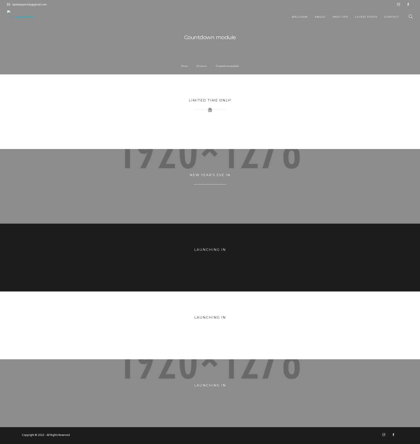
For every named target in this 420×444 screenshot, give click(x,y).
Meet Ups (340, 16)
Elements (201, 66)
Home (184, 66)
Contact (391, 16)
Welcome (300, 16)
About (320, 16)
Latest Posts (366, 16)
